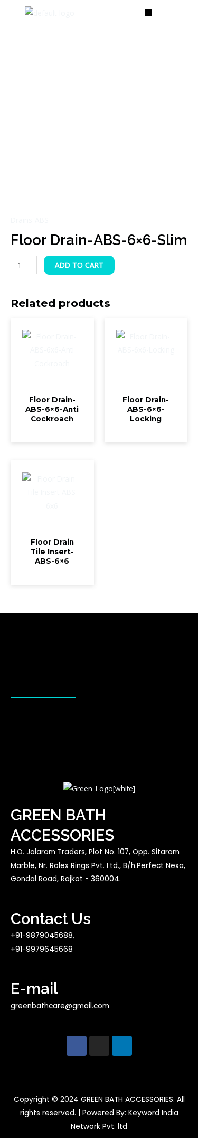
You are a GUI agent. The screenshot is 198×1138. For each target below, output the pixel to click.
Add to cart (79, 265)
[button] (149, 12)
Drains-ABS (30, 220)
